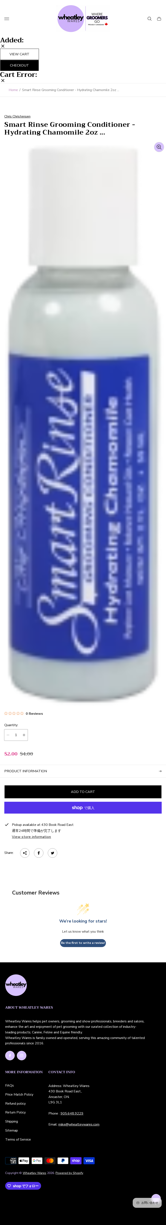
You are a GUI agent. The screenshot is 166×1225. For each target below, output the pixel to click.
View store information (31, 837)
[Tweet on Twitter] (52, 853)
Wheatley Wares (34, 1173)
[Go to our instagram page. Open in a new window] (21, 1055)
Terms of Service (18, 1139)
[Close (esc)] (3, 46)
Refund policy (15, 1103)
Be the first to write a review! (83, 943)
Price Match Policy (19, 1094)
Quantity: (11, 725)
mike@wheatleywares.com (78, 1124)
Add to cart (83, 791)
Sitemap (11, 1130)
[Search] (149, 18)
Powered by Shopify (69, 1173)
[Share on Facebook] (38, 853)
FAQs (9, 1085)
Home (13, 90)
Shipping (11, 1121)
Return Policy (15, 1112)
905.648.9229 (72, 1113)
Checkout (19, 65)
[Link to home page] (16, 985)
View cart (19, 54)
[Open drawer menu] (6, 18)
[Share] (25, 853)
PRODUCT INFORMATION (25, 771)
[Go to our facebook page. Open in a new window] (10, 1055)
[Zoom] (159, 147)
